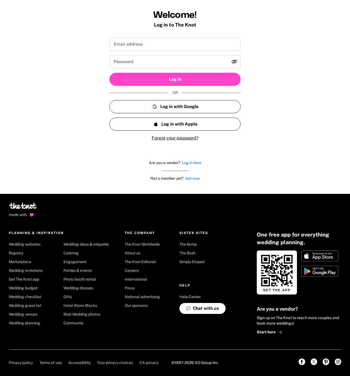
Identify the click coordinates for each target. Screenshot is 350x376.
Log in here (191, 163)
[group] (175, 61)
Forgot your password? (175, 138)
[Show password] (234, 62)
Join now (192, 178)
